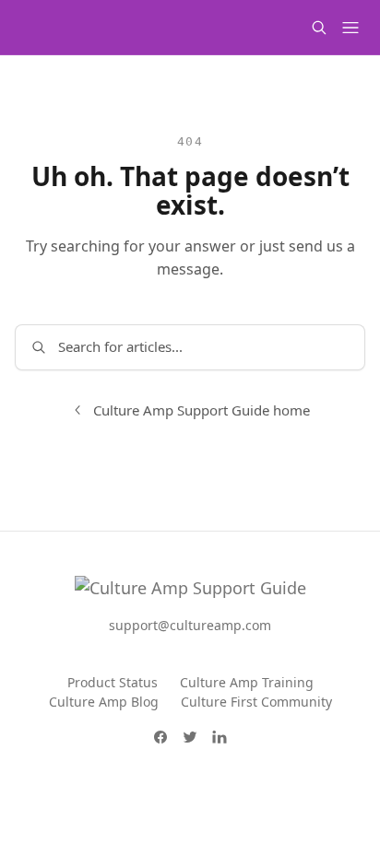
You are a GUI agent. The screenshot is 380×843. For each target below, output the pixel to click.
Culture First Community (256, 701)
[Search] (319, 27)
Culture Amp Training (247, 682)
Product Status (112, 682)
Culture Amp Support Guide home (201, 410)
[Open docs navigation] (350, 27)
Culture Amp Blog (104, 701)
